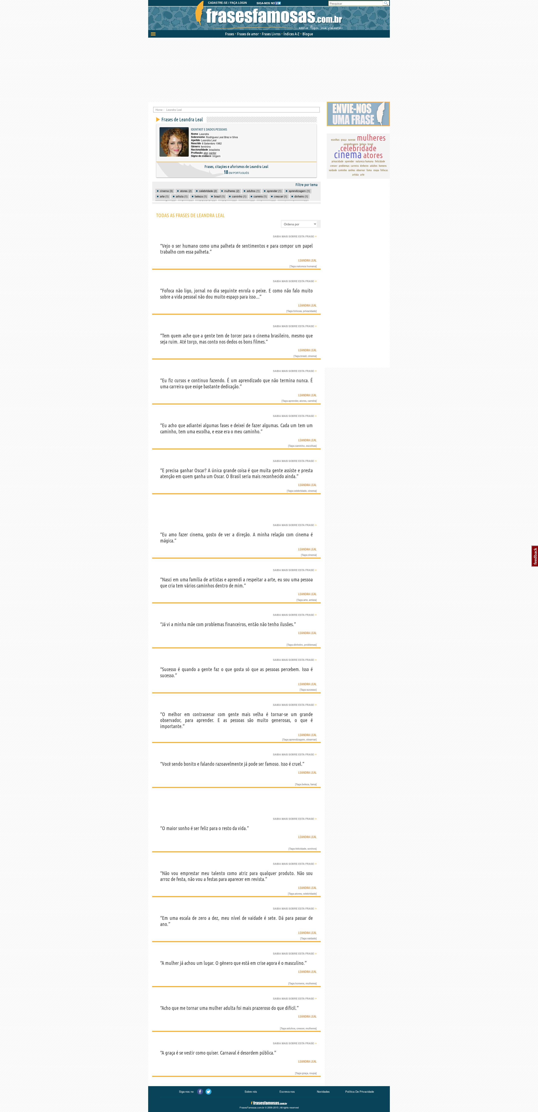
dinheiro (298, 644)
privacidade (309, 311)
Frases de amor (248, 34)
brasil (304, 356)
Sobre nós (251, 1091)
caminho (300, 445)
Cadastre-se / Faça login (227, 2)
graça (305, 1073)
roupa (312, 1073)
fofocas (297, 311)
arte (305, 600)
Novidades (323, 1091)
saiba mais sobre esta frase (295, 236)
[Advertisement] (269, 69)
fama (313, 784)
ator (206, 153)
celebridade (300, 490)
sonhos (311, 848)
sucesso (311, 689)
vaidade (311, 938)
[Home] (269, 16)
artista (312, 600)
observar (311, 739)
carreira (312, 400)
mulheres (311, 983)
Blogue (307, 34)
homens (299, 983)
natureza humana (306, 266)
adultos (291, 1028)
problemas (310, 644)
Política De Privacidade (359, 1091)
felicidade (300, 848)
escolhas (311, 445)
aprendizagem (297, 739)
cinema (312, 356)
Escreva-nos (287, 1091)
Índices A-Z (291, 34)
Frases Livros (271, 34)
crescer (300, 1028)
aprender (293, 400)
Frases (229, 34)
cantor (212, 153)
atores (302, 400)
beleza (305, 784)
